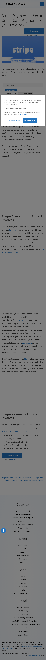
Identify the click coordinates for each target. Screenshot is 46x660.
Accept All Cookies (30, 120)
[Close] (41, 97)
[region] (23, 110)
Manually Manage (14, 120)
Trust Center (23, 114)
